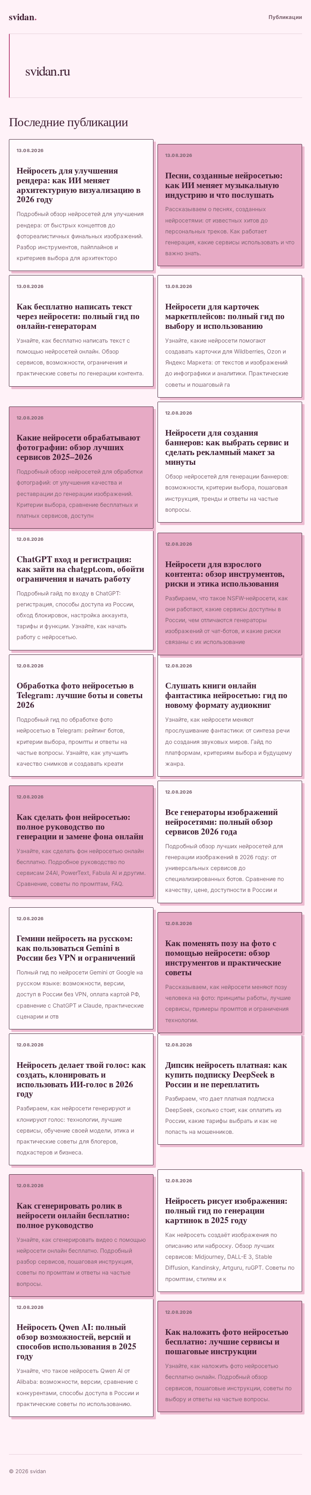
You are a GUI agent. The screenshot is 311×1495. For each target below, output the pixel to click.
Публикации (285, 17)
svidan (22, 16)
